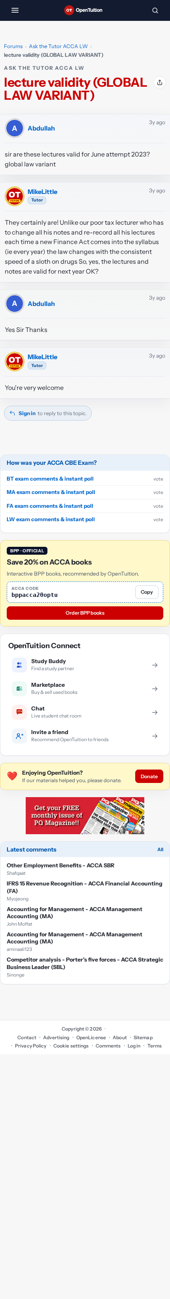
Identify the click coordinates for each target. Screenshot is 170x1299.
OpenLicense (91, 1037)
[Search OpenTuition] (155, 10)
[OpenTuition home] (85, 10)
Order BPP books (85, 613)
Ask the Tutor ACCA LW (58, 46)
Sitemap (143, 1037)
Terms (154, 1046)
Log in (134, 1046)
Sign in (27, 413)
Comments (108, 1046)
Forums (13, 46)
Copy (147, 592)
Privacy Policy (31, 1046)
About (120, 1037)
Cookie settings (71, 1046)
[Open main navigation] (15, 10)
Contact (26, 1037)
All (160, 849)
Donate (149, 776)
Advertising (56, 1037)
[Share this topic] (159, 82)
